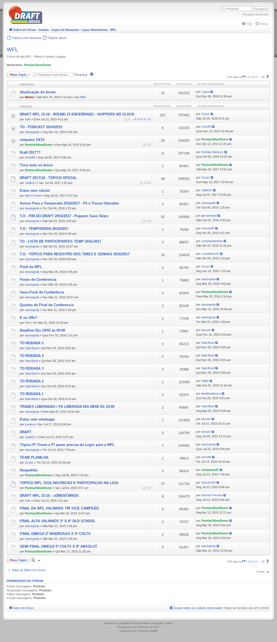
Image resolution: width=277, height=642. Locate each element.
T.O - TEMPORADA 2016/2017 (44, 229)
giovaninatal (209, 215)
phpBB (124, 623)
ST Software (141, 627)
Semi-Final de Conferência (42, 292)
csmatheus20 (210, 253)
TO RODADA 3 (32, 368)
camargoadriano (212, 241)
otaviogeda (32, 132)
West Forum (33, 195)
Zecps (205, 113)
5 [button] (256, 76)
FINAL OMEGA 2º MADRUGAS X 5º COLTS (55, 534)
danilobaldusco (211, 393)
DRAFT (25, 432)
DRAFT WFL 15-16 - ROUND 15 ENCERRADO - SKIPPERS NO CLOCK (77, 114)
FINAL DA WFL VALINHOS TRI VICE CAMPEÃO (59, 508)
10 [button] (263, 76)
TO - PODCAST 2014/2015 (41, 127)
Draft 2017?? (30, 152)
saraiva (30, 424)
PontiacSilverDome (37, 65)
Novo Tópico (14, 73)
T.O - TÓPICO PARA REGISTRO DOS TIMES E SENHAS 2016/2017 (75, 254)
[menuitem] (247, 23)
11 (145, 119)
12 (149, 119)
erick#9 (206, 126)
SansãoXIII (208, 482)
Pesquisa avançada (255, 14)
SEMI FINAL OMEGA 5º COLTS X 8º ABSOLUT (58, 546)
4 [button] (254, 76)
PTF (156, 627)
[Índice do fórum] (49, 22)
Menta (29, 97)
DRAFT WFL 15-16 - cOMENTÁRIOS (49, 496)
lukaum (206, 330)
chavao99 (207, 228)
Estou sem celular (35, 190)
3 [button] (251, 76)
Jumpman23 (210, 469)
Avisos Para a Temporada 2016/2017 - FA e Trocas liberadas (69, 203)
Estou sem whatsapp (37, 419)
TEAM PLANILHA (34, 457)
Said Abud (31, 348)
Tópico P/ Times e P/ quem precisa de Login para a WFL (67, 445)
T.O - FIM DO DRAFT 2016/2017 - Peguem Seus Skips (64, 216)
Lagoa (205, 91)
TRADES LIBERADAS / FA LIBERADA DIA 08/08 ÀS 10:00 (67, 407)
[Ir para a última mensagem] (212, 91)
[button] (244, 76)
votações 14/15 (32, 140)
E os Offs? (28, 318)
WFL (12, 49)
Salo (28, 119)
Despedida (28, 470)
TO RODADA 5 (32, 343)
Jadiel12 (30, 182)
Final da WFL (31, 267)
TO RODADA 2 (32, 381)
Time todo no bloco (36, 165)
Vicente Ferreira (211, 495)
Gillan (205, 380)
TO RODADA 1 (32, 394)
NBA (83, 97)
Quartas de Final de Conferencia (47, 305)
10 (141, 119)
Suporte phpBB (148, 630)
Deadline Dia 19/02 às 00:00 (42, 330)
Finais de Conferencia (38, 279)
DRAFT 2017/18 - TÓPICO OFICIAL (48, 178)
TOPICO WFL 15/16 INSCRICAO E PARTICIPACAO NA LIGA (69, 483)
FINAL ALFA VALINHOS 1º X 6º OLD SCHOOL (57, 521)
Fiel (27, 322)
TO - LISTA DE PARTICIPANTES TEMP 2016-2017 (60, 241)
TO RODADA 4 (32, 356)
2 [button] (249, 76)
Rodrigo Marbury (212, 152)
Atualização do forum (38, 92)
